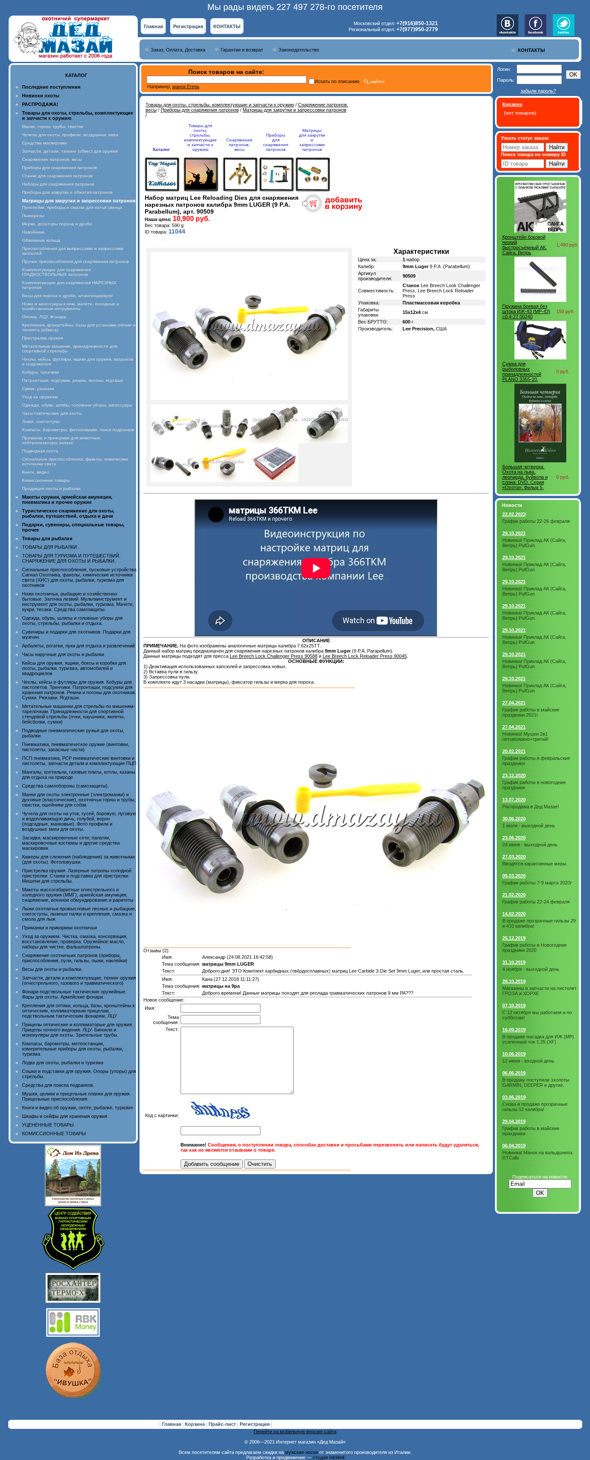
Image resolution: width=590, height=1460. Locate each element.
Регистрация (188, 26)
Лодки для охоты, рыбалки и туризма (62, 1062)
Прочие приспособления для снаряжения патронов (75, 261)
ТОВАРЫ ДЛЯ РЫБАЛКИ (49, 547)
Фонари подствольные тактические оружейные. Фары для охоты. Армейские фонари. (74, 994)
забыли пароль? (538, 90)
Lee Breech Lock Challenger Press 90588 (273, 656)
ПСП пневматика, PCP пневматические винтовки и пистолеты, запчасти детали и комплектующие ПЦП (79, 761)
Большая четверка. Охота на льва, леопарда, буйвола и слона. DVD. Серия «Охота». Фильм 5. (525, 477)
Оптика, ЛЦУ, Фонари (44, 316)
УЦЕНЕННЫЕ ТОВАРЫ (48, 1124)
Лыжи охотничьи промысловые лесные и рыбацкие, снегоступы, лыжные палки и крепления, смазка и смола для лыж (79, 914)
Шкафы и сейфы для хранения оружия (64, 1116)
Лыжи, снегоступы (41, 421)
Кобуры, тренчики (40, 372)
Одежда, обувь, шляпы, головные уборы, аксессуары (77, 405)
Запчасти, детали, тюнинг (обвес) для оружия (69, 151)
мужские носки (301, 1452)
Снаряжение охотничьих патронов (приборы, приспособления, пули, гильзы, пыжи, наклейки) (74, 958)
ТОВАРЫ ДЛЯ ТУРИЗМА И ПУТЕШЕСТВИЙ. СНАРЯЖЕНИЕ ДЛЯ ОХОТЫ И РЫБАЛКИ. (71, 558)
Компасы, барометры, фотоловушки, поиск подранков (78, 429)
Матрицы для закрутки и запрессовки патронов (294, 109)
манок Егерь (186, 86)
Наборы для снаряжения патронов (58, 184)
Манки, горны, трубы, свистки (52, 126)
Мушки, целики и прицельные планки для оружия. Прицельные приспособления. (76, 1096)
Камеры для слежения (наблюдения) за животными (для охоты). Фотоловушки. (78, 859)
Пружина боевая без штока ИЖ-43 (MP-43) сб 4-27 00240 (526, 311)
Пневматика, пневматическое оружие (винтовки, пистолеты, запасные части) (75, 747)
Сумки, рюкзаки (38, 388)
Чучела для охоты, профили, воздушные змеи (70, 134)
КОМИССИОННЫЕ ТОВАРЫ (54, 1133)
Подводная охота (40, 450)
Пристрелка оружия (42, 338)
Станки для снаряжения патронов (57, 175)
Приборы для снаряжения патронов (59, 167)
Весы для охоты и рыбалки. (52, 969)
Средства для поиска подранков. (58, 1085)
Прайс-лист (223, 1424)
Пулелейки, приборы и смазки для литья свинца (72, 207)
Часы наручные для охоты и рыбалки (63, 654)
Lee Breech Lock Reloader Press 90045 (365, 656)
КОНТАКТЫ (227, 26)
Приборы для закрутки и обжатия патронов (67, 192)
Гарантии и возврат (242, 49)
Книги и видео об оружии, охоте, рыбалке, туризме (77, 1107)
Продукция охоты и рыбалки (51, 488)
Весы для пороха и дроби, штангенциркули (67, 295)
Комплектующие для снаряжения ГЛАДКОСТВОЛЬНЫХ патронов (56, 272)
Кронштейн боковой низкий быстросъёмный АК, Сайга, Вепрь (524, 244)
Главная (153, 26)
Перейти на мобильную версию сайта (295, 1431)
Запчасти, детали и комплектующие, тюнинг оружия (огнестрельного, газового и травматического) (79, 980)
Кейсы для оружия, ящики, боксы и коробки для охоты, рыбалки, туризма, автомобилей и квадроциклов (74, 668)
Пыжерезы (33, 215)
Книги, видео (35, 472)
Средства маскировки (44, 143)
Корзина (195, 1424)
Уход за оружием (40, 396)
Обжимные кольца (41, 240)
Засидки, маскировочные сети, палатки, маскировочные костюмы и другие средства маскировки (71, 843)
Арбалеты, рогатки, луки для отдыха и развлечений (78, 645)
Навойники (33, 232)
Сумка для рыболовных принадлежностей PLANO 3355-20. (521, 371)
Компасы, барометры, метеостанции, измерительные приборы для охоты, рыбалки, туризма (72, 1049)
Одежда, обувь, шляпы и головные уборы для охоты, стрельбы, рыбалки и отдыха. (72, 620)
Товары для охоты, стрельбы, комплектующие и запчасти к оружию (220, 104)
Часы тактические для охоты (52, 413)
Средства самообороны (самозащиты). (65, 785)
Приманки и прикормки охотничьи (59, 927)
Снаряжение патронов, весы (52, 159)
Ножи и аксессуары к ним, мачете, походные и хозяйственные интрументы (70, 306)
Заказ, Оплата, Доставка (178, 49)
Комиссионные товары (46, 480)
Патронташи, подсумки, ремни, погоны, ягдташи (72, 380)
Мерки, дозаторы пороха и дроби (57, 223)
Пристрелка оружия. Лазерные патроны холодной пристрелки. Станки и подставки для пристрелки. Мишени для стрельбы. (76, 876)
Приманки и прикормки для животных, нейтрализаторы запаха (61, 440)
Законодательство (299, 49)
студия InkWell (328, 1457)
